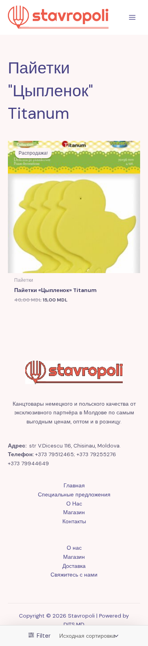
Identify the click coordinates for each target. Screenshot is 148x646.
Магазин (74, 512)
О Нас (74, 503)
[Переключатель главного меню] (132, 17)
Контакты (74, 521)
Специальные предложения (74, 494)
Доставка (74, 565)
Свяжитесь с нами (74, 574)
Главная (74, 485)
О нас (74, 547)
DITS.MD (74, 624)
